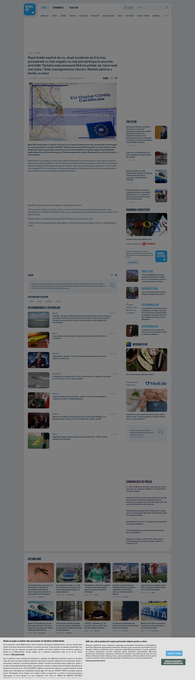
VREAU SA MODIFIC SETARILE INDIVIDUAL (173, 662)
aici (42, 670)
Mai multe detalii (17, 654)
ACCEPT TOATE (174, 653)
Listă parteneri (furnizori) (95, 660)
